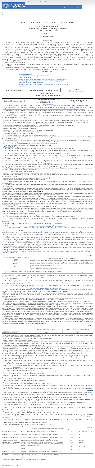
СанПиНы (17, 465)
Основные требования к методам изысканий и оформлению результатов (42, 81)
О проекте (42, 1)
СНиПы (13, 465)
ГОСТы (9, 465)
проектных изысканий (36, 191)
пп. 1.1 (12, 114)
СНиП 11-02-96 (8, 143)
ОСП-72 (86, 137)
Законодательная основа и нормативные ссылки (34, 76)
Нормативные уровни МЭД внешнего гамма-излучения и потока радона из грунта (45, 79)
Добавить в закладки (33, 1)
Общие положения (25, 77)
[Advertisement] (37, 15)
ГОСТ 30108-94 (8, 147)
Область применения (25, 74)
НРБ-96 (29, 133)
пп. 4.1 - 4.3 (16, 367)
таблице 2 (62, 321)
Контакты (47, 1)
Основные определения (31, 82)
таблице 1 (15, 252)
